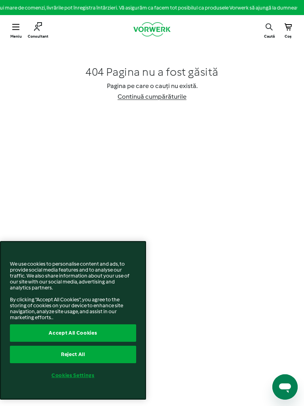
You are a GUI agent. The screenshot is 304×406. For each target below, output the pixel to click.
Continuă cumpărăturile (152, 96)
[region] (73, 320)
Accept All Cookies (73, 333)
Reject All (73, 354)
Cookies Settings (73, 375)
